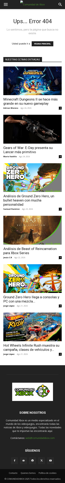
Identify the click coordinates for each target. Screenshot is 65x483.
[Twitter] (41, 460)
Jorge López (8, 305)
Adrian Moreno (10, 108)
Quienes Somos (28, 473)
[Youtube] (50, 460)
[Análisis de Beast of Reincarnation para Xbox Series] (32, 230)
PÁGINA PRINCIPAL (42, 44)
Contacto (13, 473)
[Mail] (23, 460)
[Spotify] (32, 460)
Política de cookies (47, 473)
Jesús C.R (7, 257)
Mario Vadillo (10, 156)
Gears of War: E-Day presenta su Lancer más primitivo (28, 150)
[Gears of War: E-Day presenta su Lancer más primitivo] (32, 129)
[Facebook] (14, 460)
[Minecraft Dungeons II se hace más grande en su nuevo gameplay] (32, 80)
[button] (5, 4)
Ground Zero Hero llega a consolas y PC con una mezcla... (31, 299)
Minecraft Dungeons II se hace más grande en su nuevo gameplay (30, 101)
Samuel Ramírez (11, 209)
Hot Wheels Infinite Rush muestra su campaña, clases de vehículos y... (31, 347)
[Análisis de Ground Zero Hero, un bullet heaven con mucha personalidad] (32, 177)
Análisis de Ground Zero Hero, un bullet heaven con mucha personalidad (28, 200)
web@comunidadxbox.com (40, 438)
